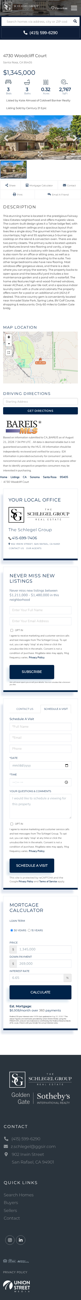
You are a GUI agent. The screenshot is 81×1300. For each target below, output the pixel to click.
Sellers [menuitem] (10, 1210)
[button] (75, 21)
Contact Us (16, 548)
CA (25, 477)
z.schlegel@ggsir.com (33, 1146)
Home (3, 477)
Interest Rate (19, 971)
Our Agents (33, 548)
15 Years (37, 930)
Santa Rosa (49, 477)
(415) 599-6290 (43, 33)
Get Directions (40, 410)
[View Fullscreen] (9, 352)
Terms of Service (48, 881)
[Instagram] (9, 1240)
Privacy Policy (36, 657)
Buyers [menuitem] (11, 1202)
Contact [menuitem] (12, 1218)
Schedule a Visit (56, 708)
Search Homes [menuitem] (19, 1194)
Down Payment (21, 956)
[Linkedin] (20, 1240)
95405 (64, 477)
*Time (13, 774)
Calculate (40, 992)
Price (14, 942)
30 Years (20, 930)
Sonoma (35, 477)
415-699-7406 (24, 538)
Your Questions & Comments (30, 791)
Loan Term (17, 920)
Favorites (61, 8)
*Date (14, 757)
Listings (15, 477)
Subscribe (32, 672)
